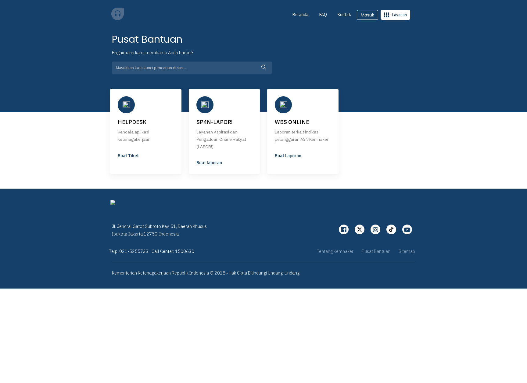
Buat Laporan (288, 155)
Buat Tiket (128, 155)
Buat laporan (209, 162)
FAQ (323, 14)
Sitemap (407, 251)
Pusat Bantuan (376, 251)
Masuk (367, 15)
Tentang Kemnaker (335, 251)
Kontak (344, 14)
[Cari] (264, 68)
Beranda (300, 14)
